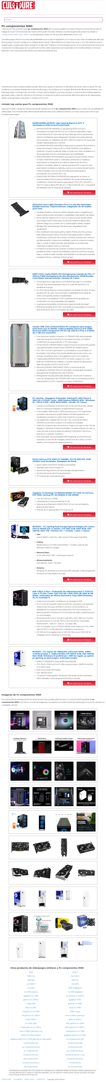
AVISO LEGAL (29, 1079)
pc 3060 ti (25, 35)
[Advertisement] (53, 68)
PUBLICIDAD (6, 1079)
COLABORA (18, 1079)
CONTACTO (41, 1079)
